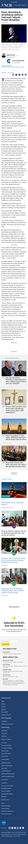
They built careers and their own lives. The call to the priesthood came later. (16, 464)
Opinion (3, 499)
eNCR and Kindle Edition (8, 773)
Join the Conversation (6, 65)
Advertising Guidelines (6, 832)
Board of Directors (6, 814)
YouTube (18, 828)
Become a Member (6, 745)
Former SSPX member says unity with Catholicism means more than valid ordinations (16, 409)
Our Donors (4, 756)
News (2, 701)
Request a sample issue (7, 776)
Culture (3, 706)
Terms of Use (14, 832)
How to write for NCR (7, 785)
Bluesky (9, 828)
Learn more (22, 67)
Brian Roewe (4, 565)
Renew (19, 5)
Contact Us (4, 783)
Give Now (4, 742)
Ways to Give (4, 751)
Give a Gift (4, 768)
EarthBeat (4, 721)
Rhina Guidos (4, 595)
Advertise (4, 736)
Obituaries (4, 733)
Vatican (3, 704)
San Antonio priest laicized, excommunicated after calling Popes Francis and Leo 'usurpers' (16, 380)
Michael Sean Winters (6, 507)
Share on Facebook (16, 75)
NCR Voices (6, 496)
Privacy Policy (5, 808)
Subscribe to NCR (6, 763)
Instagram (20, 828)
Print (26, 75)
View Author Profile (11, 57)
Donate (16, 5)
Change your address (7, 794)
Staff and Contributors (7, 811)
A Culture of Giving (6, 748)
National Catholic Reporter (3, 822)
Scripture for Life (6, 714)
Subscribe (24, 5)
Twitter (12, 828)
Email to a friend (22, 75)
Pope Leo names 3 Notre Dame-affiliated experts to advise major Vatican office (16, 437)
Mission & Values (6, 806)
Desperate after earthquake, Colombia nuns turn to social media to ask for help (12, 591)
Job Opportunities (6, 788)
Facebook (15, 828)
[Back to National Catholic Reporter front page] (8, 5)
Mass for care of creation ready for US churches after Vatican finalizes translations (13, 560)
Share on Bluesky (13, 75)
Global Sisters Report (7, 724)
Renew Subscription (7, 765)
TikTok (23, 828)
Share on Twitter (19, 75)
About (3, 803)
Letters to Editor (5, 791)
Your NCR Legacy (6, 753)
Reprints (3, 796)
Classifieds (4, 730)
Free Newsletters (6, 771)
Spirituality (4, 22)
